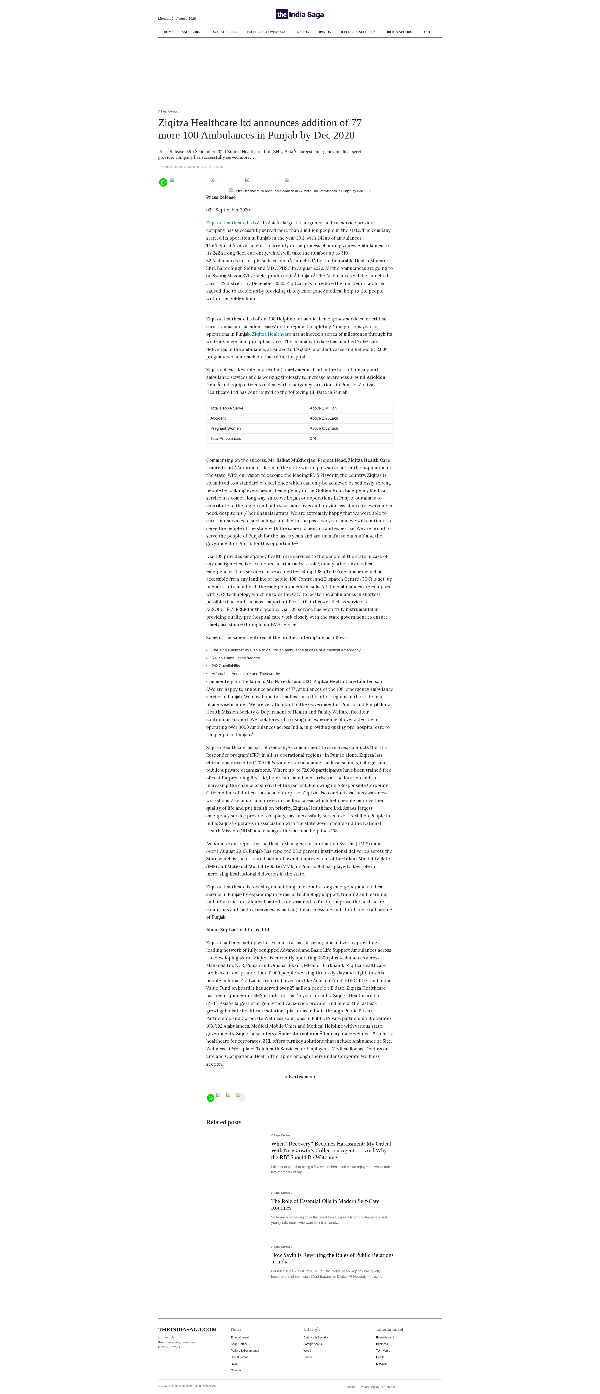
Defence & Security (357, 32)
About (351, 1387)
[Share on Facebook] (189, 182)
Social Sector (225, 32)
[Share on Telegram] (264, 182)
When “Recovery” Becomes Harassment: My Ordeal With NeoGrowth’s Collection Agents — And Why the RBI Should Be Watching (331, 1150)
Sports (426, 32)
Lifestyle (381, 1363)
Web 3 (308, 1350)
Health (380, 1357)
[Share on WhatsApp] (163, 182)
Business (382, 1344)
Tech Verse (383, 1350)
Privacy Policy (369, 1387)
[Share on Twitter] (227, 182)
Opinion (324, 32)
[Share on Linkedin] (303, 182)
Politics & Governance (268, 32)
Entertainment (240, 1337)
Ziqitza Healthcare (271, 334)
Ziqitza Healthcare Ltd (230, 222)
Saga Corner (193, 32)
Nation (303, 32)
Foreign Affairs (398, 32)
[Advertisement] (300, 70)
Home (168, 32)
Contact (389, 1387)
